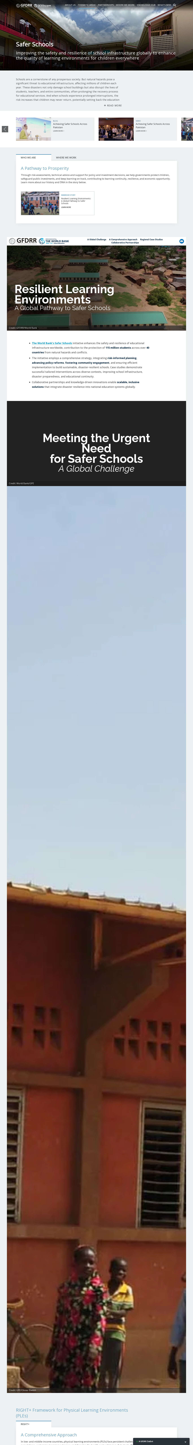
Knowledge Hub (146, 4)
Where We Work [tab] (66, 157)
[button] (5, 129)
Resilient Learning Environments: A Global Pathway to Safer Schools (76, 201)
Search (174, 5)
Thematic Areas (87, 4)
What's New (164, 4)
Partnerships (106, 4)
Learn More (66, 207)
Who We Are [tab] (28, 157)
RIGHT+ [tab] (25, 1424)
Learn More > (58, 131)
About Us (70, 4)
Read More (114, 105)
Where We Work (125, 4)
